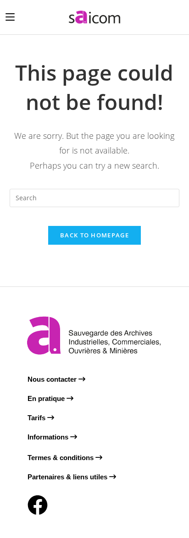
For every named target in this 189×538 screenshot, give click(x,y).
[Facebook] (38, 505)
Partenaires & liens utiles (68, 477)
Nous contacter (53, 379)
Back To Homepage (94, 235)
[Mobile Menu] (10, 17)
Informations (49, 437)
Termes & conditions (61, 457)
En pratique (47, 398)
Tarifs (37, 418)
